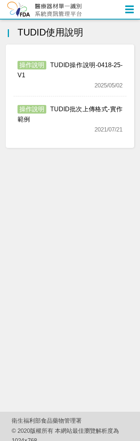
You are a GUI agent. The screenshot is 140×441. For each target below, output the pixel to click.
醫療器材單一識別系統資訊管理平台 (46, 9)
